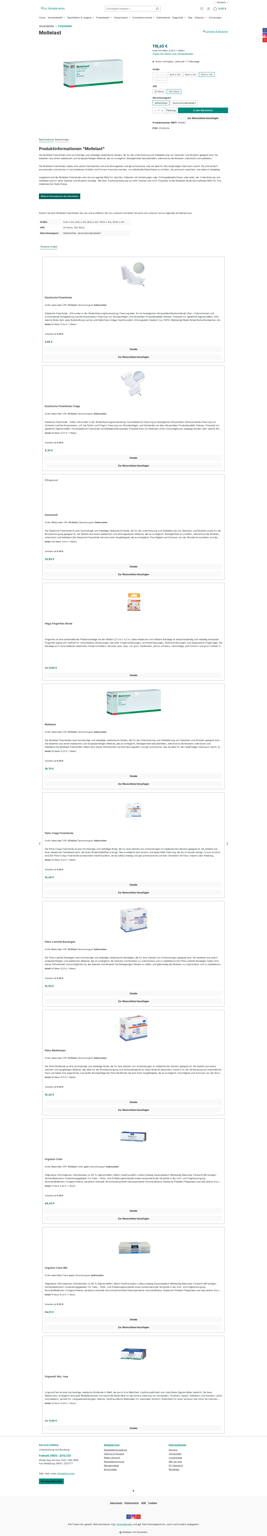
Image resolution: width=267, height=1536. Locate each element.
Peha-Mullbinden (55, 1050)
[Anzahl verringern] (155, 110)
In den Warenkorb (203, 110)
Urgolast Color (54, 1159)
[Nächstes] (227, 843)
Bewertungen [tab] (62, 139)
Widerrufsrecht (112, 1457)
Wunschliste (110, 1469)
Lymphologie (175, 1457)
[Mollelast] (92, 73)
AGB (143, 1503)
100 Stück (174, 91)
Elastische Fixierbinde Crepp (62, 406)
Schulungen (175, 1453)
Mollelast (50, 724)
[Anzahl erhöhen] (162, 110)
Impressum (116, 1503)
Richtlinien (174, 1469)
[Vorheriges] (40, 843)
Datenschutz (131, 1503)
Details (133, 349)
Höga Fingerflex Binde (58, 623)
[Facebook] (265, 30)
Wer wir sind (175, 1461)
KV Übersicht (176, 1465)
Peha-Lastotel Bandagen (60, 941)
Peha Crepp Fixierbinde (59, 833)
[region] (93, 73)
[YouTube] (265, 40)
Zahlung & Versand (114, 1453)
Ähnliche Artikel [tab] (48, 246)
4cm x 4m (160, 75)
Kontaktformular (66, 1473)
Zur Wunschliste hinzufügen (203, 118)
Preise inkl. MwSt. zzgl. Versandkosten (173, 53)
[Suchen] (157, 8)
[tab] (46, 139)
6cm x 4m (175, 74)
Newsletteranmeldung (115, 1450)
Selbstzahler (161, 103)
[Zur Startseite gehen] (53, 8)
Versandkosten (124, 1524)
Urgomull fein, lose (56, 1376)
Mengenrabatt (111, 1465)
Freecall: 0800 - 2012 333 (55, 1455)
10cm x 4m (206, 74)
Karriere (173, 1450)
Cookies (152, 1503)
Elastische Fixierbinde (58, 297)
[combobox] (129, 8)
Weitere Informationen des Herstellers (59, 196)
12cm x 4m (161, 80)
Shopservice (111, 1445)
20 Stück (159, 91)
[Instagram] (265, 35)
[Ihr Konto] (208, 8)
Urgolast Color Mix (56, 1267)
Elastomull (51, 514)
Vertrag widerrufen (51, 1481)
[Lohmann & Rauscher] (215, 34)
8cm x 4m (190, 74)
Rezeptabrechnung (114, 1461)
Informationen (177, 1445)
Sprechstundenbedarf (184, 103)
